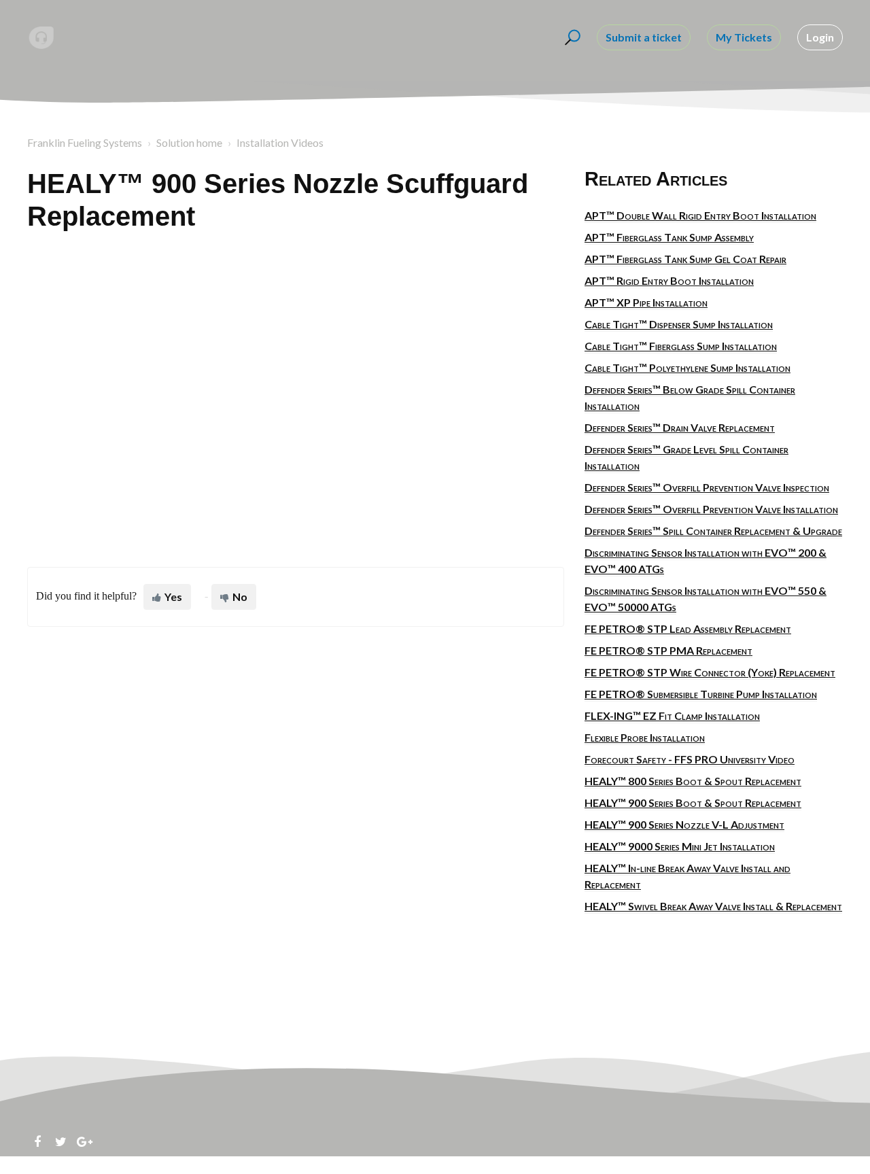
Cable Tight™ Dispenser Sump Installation (679, 323)
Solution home (189, 142)
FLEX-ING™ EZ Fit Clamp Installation (672, 715)
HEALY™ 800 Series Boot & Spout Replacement (693, 780)
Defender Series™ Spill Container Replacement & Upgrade (713, 530)
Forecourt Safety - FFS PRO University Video (690, 759)
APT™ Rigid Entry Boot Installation (669, 280)
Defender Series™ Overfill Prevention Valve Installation (711, 508)
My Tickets (744, 37)
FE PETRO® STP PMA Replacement (668, 650)
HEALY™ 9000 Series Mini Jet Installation (680, 846)
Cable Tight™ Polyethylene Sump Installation (687, 367)
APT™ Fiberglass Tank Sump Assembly (669, 236)
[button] (570, 37)
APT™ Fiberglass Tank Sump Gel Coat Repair (685, 258)
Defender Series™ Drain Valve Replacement (680, 427)
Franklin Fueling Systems (84, 142)
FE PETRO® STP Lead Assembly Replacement (688, 628)
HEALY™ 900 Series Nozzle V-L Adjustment (684, 824)
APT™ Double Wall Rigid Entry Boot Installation (700, 215)
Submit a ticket (644, 37)
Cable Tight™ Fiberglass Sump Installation (681, 345)
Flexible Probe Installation (645, 737)
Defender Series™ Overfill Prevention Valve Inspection (707, 487)
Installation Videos (280, 142)
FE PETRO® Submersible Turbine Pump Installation (701, 693)
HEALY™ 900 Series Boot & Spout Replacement (693, 802)
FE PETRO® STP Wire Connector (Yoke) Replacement (710, 672)
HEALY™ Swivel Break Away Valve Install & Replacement (713, 905)
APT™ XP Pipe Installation (646, 302)
